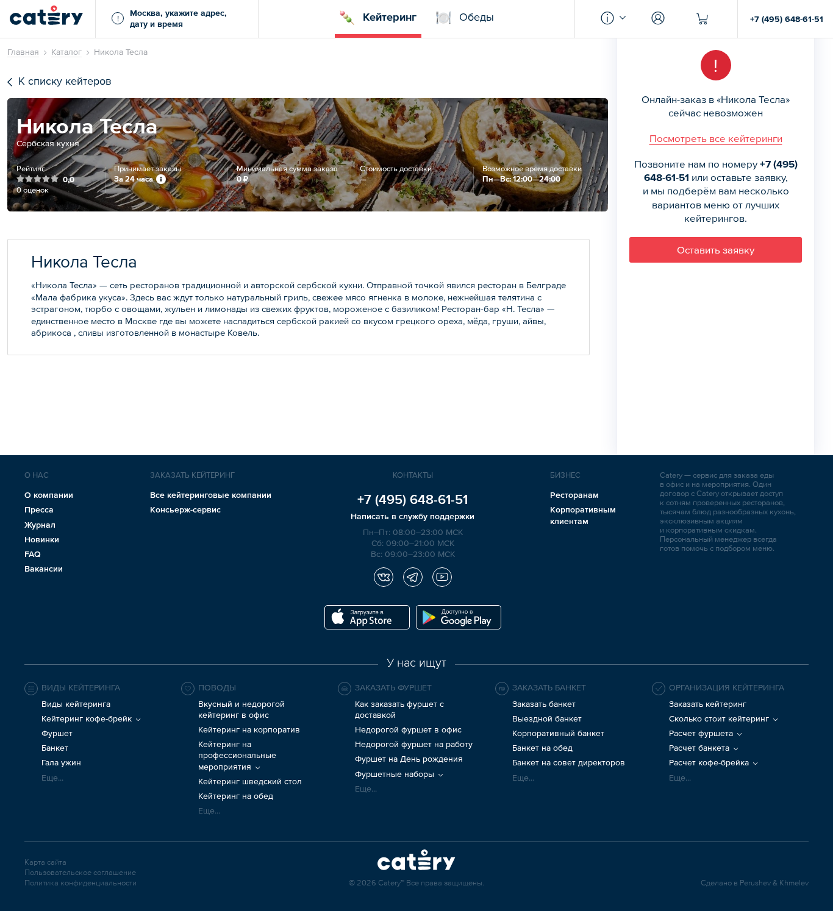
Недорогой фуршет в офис (408, 729)
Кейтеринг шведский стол (250, 781)
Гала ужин (61, 762)
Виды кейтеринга (75, 704)
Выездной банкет (547, 718)
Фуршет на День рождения (409, 759)
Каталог (66, 52)
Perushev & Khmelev (774, 883)
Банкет (54, 748)
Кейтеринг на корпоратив (249, 729)
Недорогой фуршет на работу (414, 744)
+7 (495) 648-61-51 (786, 19)
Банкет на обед (542, 748)
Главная (23, 52)
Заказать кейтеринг (707, 704)
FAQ (32, 554)
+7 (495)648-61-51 (412, 499)
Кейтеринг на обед (235, 796)
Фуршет (57, 733)
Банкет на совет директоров (568, 762)
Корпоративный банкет (558, 733)
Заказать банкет (544, 704)
